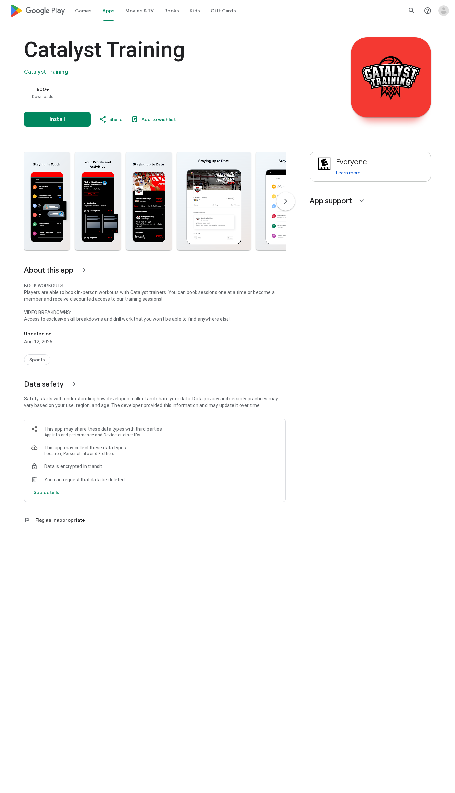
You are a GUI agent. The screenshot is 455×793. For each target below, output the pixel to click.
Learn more (348, 173)
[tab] (83, 10)
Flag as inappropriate (54, 520)
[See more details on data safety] (46, 492)
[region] (157, 92)
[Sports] (37, 360)
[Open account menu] (444, 11)
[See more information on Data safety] (73, 384)
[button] (47, 201)
